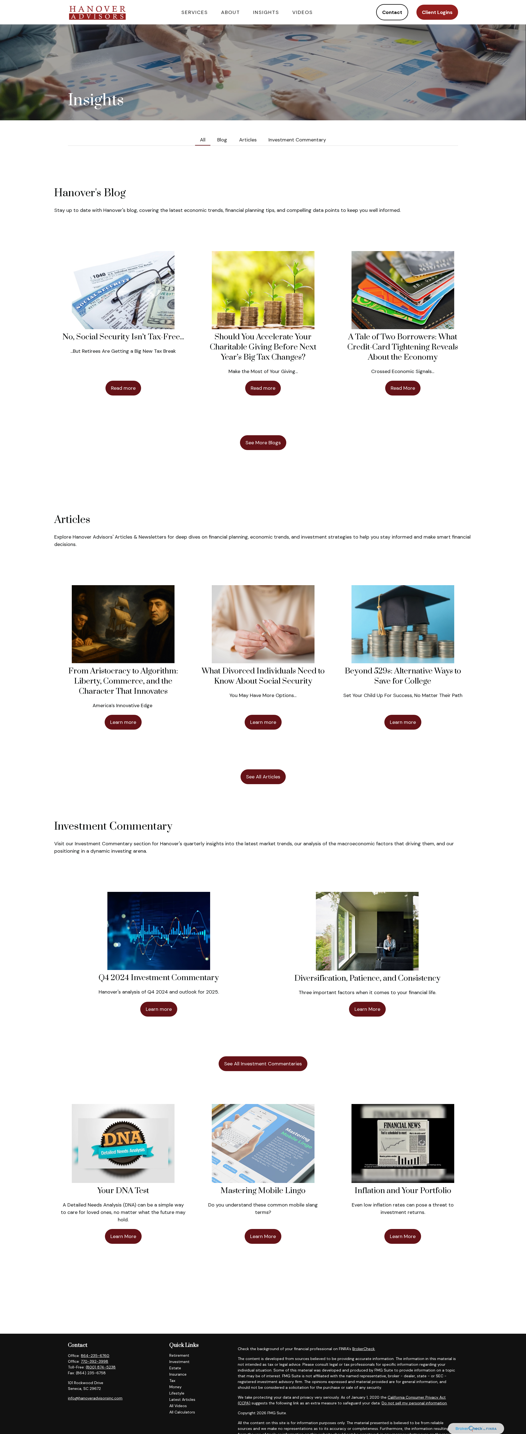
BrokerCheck (363, 1348)
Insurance (178, 1374)
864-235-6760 (95, 1355)
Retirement (179, 1355)
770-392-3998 (94, 1361)
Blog (222, 139)
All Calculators (182, 1412)
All (202, 139)
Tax (172, 1380)
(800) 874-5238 (101, 1367)
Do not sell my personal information (414, 1403)
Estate (175, 1367)
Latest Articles (182, 1399)
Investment (179, 1361)
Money (175, 1386)
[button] (194, 12)
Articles (248, 139)
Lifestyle (176, 1393)
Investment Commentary (297, 139)
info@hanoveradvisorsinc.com (95, 1398)
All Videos (178, 1405)
